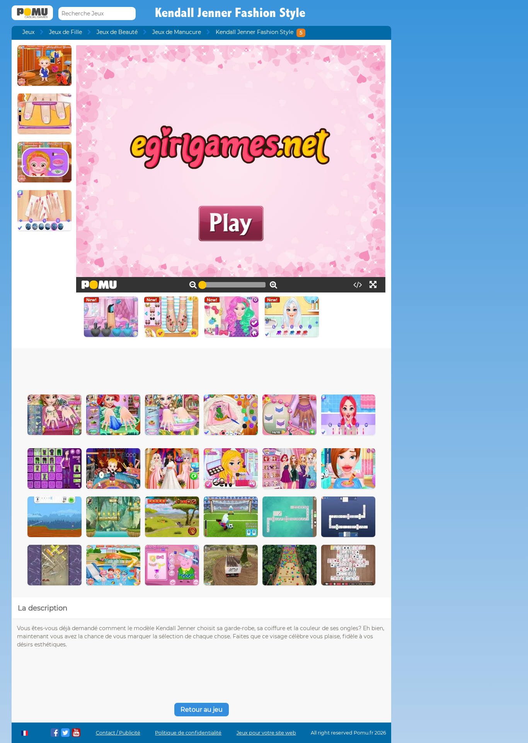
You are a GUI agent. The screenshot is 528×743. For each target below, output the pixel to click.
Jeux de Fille (65, 32)
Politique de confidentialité (188, 733)
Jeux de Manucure (176, 32)
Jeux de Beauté (117, 32)
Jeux (28, 32)
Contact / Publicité (118, 733)
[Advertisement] (201, 369)
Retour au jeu (202, 709)
